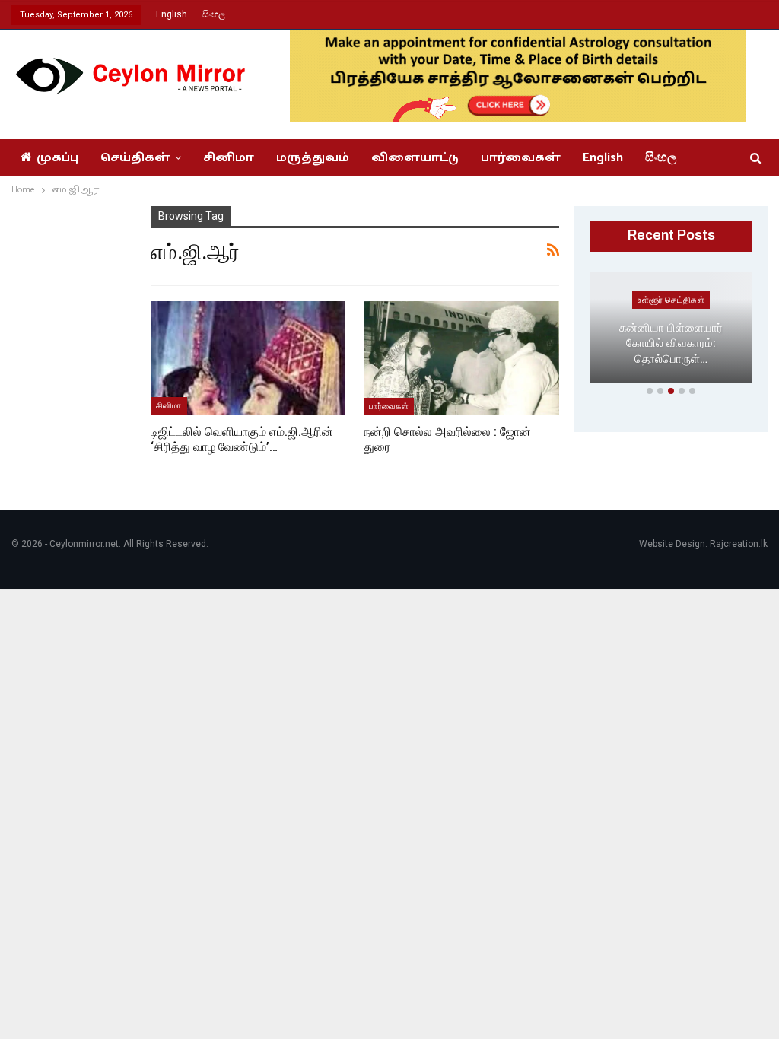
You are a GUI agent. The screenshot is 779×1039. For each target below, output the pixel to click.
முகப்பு (57, 158)
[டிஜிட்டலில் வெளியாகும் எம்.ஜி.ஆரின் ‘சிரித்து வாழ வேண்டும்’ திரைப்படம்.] (248, 357)
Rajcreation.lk (739, 544)
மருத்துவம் (312, 158)
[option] (671, 330)
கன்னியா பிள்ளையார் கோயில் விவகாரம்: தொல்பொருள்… (671, 343)
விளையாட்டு (415, 158)
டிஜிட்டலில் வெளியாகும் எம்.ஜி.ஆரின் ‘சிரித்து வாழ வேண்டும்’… (242, 439)
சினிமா (228, 158)
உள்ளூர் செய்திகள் (671, 299)
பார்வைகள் (521, 158)
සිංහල (213, 14)
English (171, 14)
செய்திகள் (135, 158)
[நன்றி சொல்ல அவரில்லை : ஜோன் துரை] (461, 358)
